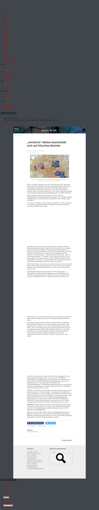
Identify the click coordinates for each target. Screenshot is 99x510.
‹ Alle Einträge (18, 135)
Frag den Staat (64, 191)
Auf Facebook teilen (36, 423)
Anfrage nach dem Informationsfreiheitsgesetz (44, 193)
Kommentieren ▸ (67, 440)
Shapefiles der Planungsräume (36, 409)
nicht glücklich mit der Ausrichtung (46, 379)
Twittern (51, 423)
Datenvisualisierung (32, 431)
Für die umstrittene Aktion (35, 195)
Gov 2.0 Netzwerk (32, 455)
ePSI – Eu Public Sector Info (34, 453)
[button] (3, 14)
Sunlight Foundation (32, 466)
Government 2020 (32, 456)
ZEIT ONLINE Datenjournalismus (36, 468)
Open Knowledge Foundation (35, 461)
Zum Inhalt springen (5, 1)
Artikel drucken (42, 426)
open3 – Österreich (32, 463)
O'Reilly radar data (32, 458)
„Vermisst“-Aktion (37, 184)
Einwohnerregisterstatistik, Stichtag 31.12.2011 (50, 408)
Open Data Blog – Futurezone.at (35, 460)
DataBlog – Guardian (33, 451)
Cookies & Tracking (8, 505)
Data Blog (49, 130)
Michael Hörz (32, 426)
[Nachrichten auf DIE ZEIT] (9, 114)
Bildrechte (6, 497)
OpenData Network (32, 465)
